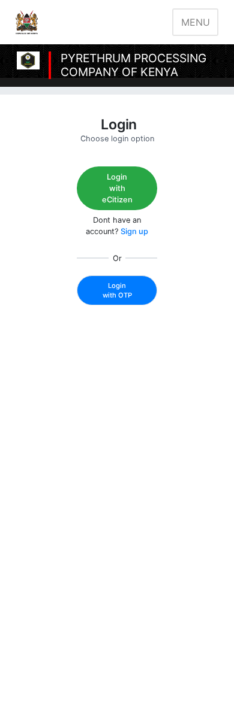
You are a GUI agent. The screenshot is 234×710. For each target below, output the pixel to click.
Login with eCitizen (117, 188)
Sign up (134, 231)
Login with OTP (117, 290)
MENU (195, 22)
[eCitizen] (27, 22)
